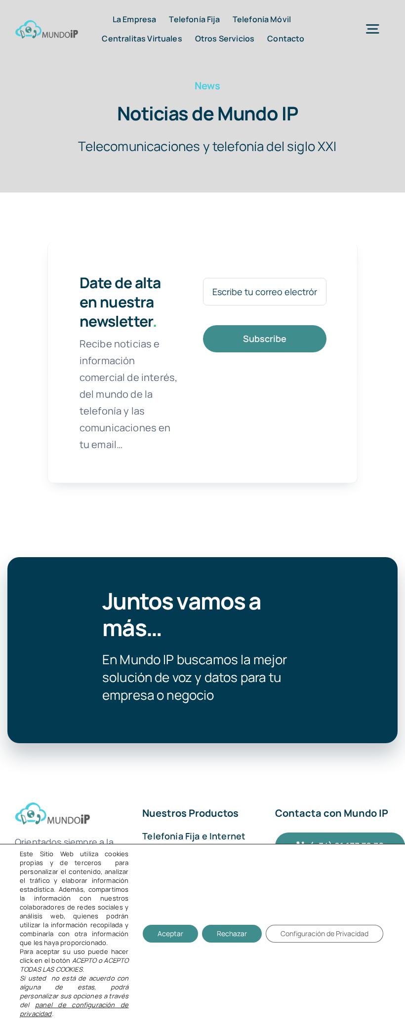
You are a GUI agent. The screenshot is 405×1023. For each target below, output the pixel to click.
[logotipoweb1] (46, 24)
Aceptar (170, 933)
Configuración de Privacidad (324, 933)
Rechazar (232, 933)
